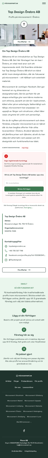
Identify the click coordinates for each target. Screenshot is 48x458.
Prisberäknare (26, 381)
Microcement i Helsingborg (32, 411)
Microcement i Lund (34, 417)
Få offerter (22, 42)
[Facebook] (24, 430)
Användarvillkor (17, 451)
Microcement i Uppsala (33, 401)
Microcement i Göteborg (34, 395)
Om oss (18, 387)
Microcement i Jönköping (16, 417)
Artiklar (8, 381)
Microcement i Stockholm (14, 395)
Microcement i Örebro (13, 411)
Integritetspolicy (30, 451)
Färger (16, 381)
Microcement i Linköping (14, 406)
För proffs (39, 381)
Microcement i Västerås (33, 406)
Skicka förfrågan (24, 189)
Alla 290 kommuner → (24, 422)
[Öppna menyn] (44, 3)
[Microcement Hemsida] (10, 3)
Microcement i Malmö (15, 401)
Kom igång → (28, 208)
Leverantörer (28, 387)
